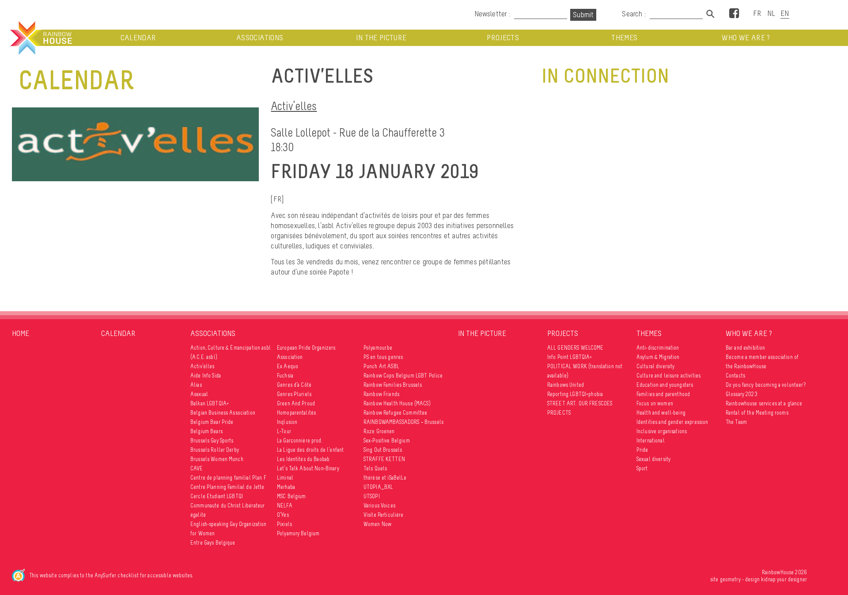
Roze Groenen (379, 431)
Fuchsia (285, 375)
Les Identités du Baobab (303, 459)
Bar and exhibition (745, 347)
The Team (736, 422)
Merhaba (286, 487)
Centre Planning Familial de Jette (227, 487)
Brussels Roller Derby (214, 449)
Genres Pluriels (294, 394)
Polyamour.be (378, 347)
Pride (642, 449)
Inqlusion (287, 422)
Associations (259, 37)
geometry (730, 579)
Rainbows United (565, 384)
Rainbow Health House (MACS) (397, 403)
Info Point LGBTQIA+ (569, 357)
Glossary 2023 (741, 394)
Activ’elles (294, 106)
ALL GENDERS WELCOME (575, 347)
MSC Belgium (291, 496)
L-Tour (284, 431)
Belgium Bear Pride (212, 422)
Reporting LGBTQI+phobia (575, 394)
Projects (503, 37)
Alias (196, 384)
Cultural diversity (655, 366)
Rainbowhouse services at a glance (764, 403)
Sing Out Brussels (382, 449)
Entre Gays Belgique (212, 542)
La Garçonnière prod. (299, 440)
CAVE (196, 468)
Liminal (285, 477)
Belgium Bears (206, 431)
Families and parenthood (663, 394)
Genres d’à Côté (294, 384)
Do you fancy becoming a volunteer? (766, 384)
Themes (624, 37)
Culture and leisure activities (668, 375)
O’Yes (283, 514)
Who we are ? (746, 37)
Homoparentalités (296, 412)
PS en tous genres (383, 357)
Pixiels (284, 524)
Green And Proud (296, 403)
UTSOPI (371, 496)
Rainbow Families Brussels (392, 384)
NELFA (284, 505)
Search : (634, 14)
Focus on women (654, 403)
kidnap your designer (784, 579)
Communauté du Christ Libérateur (227, 505)
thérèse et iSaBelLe (385, 477)
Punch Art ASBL (381, 366)
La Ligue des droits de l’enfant (310, 449)
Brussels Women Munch (216, 459)
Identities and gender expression (672, 422)
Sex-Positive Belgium (386, 440)
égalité (198, 514)
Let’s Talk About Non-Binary (308, 468)
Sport (642, 468)
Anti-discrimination (657, 347)
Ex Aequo (287, 366)
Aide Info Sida (205, 375)
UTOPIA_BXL (378, 487)
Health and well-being (660, 412)
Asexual (199, 394)
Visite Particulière (383, 514)
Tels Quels (375, 468)
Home (20, 333)
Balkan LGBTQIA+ (209, 403)
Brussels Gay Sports (212, 440)
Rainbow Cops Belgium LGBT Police (403, 375)
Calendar (138, 37)
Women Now (377, 524)
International (650, 440)
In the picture (381, 37)
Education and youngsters (664, 384)
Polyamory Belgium (298, 533)
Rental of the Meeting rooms (757, 412)
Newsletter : (492, 14)
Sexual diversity (653, 459)
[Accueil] (40, 38)
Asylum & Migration (658, 357)
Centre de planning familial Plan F (228, 477)
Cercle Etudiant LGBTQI (216, 496)
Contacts (735, 375)
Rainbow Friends (381, 394)
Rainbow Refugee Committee (395, 412)
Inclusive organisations (661, 431)
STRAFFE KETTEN (384, 459)
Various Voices (379, 505)
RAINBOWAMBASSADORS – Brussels (403, 422)
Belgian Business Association (222, 412)
